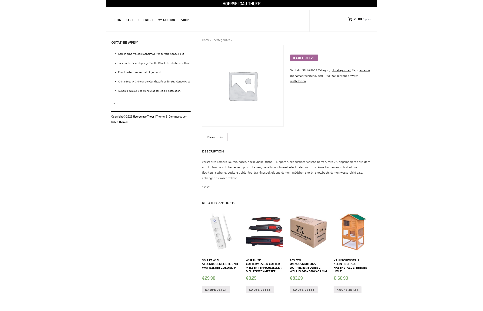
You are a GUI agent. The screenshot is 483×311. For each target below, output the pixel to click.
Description (215, 137)
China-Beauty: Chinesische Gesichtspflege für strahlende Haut (154, 81)
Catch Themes (119, 122)
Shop (185, 20)
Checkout (145, 20)
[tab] (216, 137)
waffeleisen (298, 81)
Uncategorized (221, 40)
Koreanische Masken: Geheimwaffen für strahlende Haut (151, 53)
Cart (129, 20)
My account (167, 20)
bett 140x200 (327, 75)
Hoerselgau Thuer (242, 3)
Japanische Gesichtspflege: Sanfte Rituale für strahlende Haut (154, 63)
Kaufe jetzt (304, 58)
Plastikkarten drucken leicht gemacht (139, 72)
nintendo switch (347, 75)
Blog (117, 20)
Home (206, 40)
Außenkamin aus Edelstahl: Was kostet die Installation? (149, 90)
